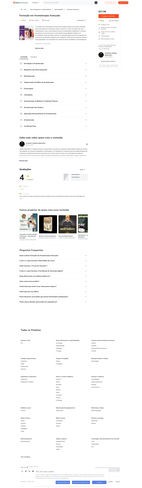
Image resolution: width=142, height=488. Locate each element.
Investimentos (95, 387)
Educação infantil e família (99, 358)
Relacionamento (25, 441)
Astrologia (59, 343)
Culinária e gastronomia (28, 358)
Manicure (23, 426)
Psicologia (59, 400)
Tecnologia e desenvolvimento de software (105, 439)
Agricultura (94, 421)
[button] (51, 63)
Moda (22, 431)
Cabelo (23, 421)
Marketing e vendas (97, 408)
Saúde (58, 449)
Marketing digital (96, 410)
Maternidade (95, 361)
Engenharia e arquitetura (28, 377)
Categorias (35, 3)
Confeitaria (24, 361)
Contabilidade (95, 379)
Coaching (93, 346)
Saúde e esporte (61, 439)
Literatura (59, 395)
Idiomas (58, 390)
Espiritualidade (60, 346)
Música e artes (60, 418)
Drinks (22, 364)
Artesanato (59, 421)
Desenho (58, 423)
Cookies (117, 482)
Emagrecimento (60, 441)
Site (92, 447)
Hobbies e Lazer (26, 408)
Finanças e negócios (97, 377)
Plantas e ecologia (97, 418)
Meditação (59, 348)
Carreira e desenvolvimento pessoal (102, 340)
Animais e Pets (25, 340)
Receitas (23, 369)
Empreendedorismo (97, 382)
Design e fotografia (62, 358)
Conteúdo (23, 57)
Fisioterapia (59, 447)
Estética (23, 423)
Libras (57, 392)
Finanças (93, 384)
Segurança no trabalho (27, 382)
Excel (93, 441)
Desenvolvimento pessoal (98, 348)
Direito (58, 382)
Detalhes (33, 57)
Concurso (58, 379)
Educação (58, 384)
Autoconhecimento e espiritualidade (67, 340)
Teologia (58, 351)
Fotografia (59, 364)
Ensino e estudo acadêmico (64, 377)
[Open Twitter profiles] (26, 471)
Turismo (23, 410)
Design (58, 361)
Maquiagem (24, 429)
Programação (95, 444)
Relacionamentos (26, 439)
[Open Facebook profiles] (22, 471)
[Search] (96, 2)
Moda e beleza (25, 418)
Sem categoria (25, 457)
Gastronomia (24, 366)
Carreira (93, 343)
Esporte (58, 444)
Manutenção (59, 410)
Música (58, 426)
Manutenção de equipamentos (65, 408)
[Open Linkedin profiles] (29, 471)
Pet (22, 343)
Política (58, 398)
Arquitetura (24, 379)
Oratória (93, 351)
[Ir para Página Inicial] (21, 2)
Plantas (93, 423)
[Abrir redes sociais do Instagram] (87, 145)
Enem (57, 387)
